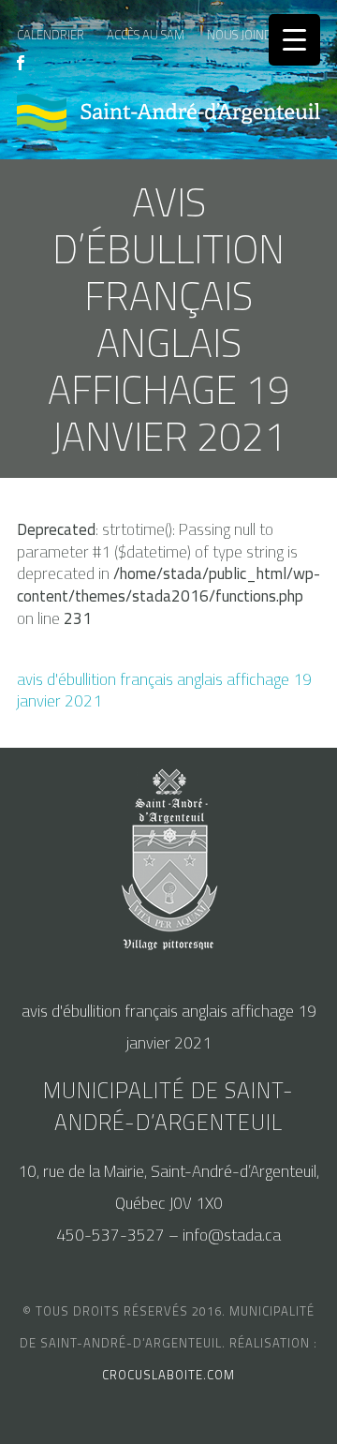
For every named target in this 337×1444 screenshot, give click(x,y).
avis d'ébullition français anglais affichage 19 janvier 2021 (164, 690)
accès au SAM (145, 34)
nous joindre (246, 34)
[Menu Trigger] (294, 40)
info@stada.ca (232, 1235)
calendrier (50, 34)
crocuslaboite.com (168, 1374)
